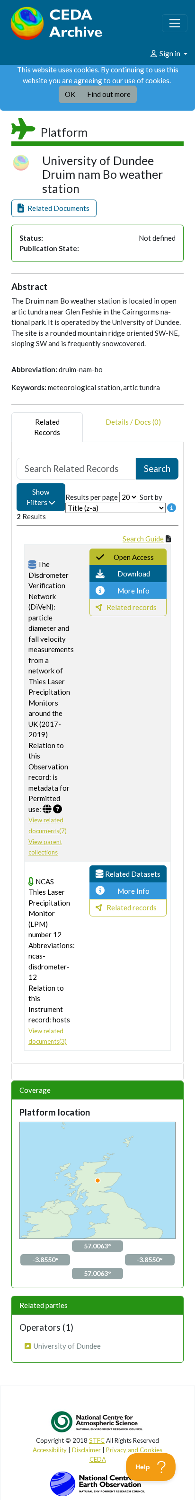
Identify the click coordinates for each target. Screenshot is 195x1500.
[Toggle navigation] (174, 23)
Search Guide (143, 538)
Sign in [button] (170, 53)
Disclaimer (86, 1450)
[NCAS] (97, 1421)
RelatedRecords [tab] (47, 427)
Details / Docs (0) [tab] (133, 422)
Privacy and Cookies (134, 1450)
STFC (97, 1440)
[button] (54, 208)
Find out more (109, 94)
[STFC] (97, 1483)
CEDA (97, 1459)
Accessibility (50, 1450)
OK (70, 94)
